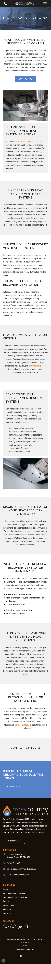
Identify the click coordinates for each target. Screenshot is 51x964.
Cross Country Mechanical (27, 141)
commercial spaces (37, 366)
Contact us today (22, 725)
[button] (45, 3)
